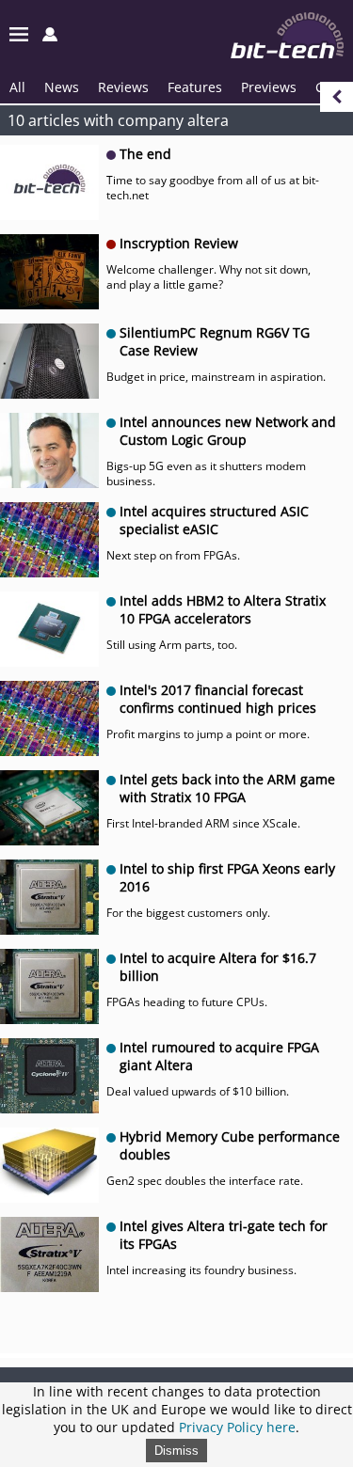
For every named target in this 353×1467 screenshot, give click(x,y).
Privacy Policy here (237, 1427)
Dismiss (176, 1450)
